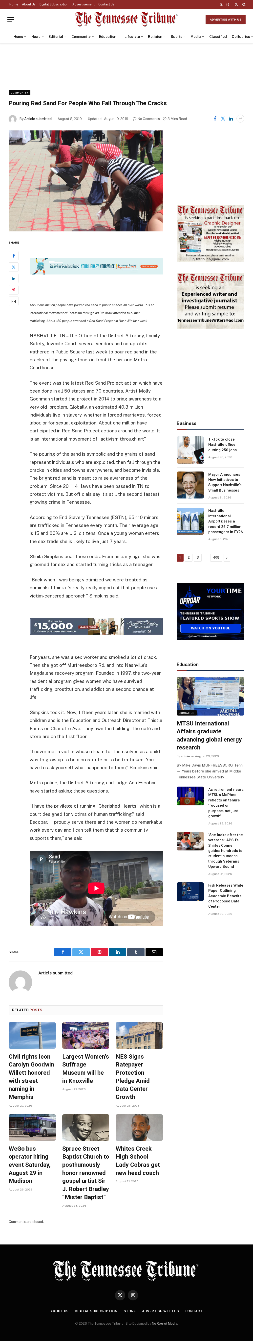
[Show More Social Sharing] (240, 119)
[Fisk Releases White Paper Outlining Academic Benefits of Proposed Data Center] (190, 891)
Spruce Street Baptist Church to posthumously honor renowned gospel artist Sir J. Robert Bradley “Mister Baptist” (85, 1173)
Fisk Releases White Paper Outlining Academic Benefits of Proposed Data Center (225, 896)
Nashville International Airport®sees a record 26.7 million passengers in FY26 (225, 521)
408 (216, 557)
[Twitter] (14, 267)
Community (81, 37)
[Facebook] (14, 255)
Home (13, 4)
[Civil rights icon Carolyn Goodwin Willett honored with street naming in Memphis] (32, 1035)
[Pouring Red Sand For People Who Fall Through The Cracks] (86, 180)
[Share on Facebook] (215, 119)
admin (185, 756)
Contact (194, 1311)
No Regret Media (164, 1323)
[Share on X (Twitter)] (223, 119)
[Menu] (10, 19)
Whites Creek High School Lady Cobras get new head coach (138, 1160)
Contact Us (106, 4)
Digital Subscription (54, 4)
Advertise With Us (225, 19)
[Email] (14, 301)
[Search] (243, 4)
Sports (176, 37)
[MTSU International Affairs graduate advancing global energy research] (210, 696)
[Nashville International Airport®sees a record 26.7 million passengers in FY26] (190, 521)
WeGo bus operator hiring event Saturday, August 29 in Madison (30, 1165)
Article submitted (38, 119)
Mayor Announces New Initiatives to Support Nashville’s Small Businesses (224, 482)
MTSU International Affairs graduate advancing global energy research (209, 735)
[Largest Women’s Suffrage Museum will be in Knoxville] (85, 1035)
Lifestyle (132, 37)
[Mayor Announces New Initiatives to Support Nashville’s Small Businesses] (190, 485)
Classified (218, 37)
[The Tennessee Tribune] (126, 19)
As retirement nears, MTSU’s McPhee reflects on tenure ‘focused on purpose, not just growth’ (226, 802)
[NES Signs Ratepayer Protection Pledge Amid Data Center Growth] (139, 1035)
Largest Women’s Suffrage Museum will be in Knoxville (85, 1068)
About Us (29, 4)
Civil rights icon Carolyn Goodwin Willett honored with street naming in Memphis (31, 1076)
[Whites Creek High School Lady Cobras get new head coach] (139, 1127)
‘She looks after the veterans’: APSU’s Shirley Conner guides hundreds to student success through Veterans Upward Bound (225, 851)
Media (195, 37)
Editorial (56, 37)
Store (130, 1311)
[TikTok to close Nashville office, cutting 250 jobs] (190, 450)
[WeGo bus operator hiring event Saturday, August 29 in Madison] (32, 1127)
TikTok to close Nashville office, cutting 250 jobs (222, 444)
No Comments (148, 119)
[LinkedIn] (14, 278)
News (36, 37)
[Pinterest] (14, 290)
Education (107, 37)
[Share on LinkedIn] (230, 119)
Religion (155, 37)
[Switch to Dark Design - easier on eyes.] (236, 4)
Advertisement (83, 4)
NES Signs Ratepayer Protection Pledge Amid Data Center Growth (133, 1076)
